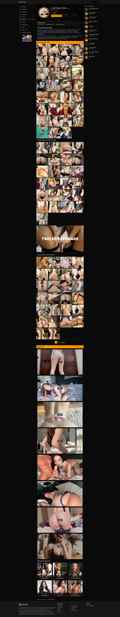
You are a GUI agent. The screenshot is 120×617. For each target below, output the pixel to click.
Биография (41, 24)
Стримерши (24, 11)
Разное (23, 27)
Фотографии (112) (50, 24)
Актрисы (24, 17)
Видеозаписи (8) (60, 24)
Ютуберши (24, 9)
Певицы (23, 22)
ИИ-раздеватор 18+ (26, 32)
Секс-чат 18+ (25, 29)
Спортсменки (25, 24)
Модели (23, 19)
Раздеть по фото (56, 15)
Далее (63, 342)
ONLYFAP (39, 599)
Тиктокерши (24, 14)
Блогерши (24, 6)
